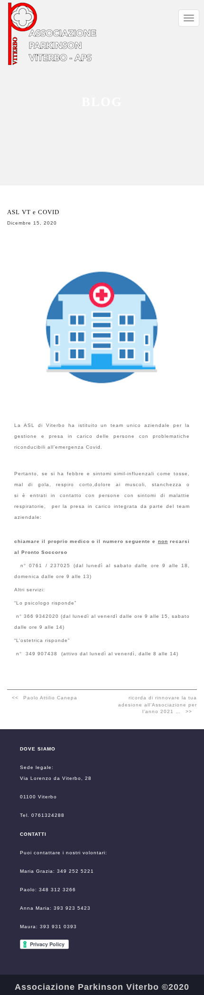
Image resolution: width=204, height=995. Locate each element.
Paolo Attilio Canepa (50, 697)
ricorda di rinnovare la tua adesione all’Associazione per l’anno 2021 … (157, 704)
